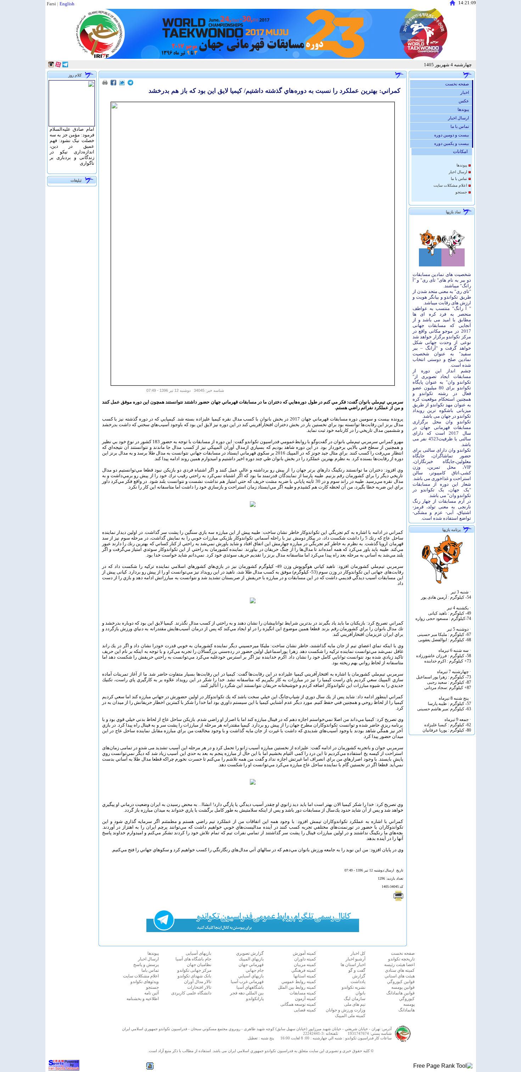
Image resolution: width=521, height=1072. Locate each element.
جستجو (461, 192)
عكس (465, 100)
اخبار (466, 92)
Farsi (51, 3)
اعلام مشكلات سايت (450, 185)
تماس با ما (461, 126)
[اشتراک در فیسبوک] (113, 83)
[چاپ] (105, 83)
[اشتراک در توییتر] (122, 83)
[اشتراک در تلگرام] (130, 83)
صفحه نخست (458, 83)
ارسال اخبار (460, 117)
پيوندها (465, 109)
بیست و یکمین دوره (453, 143)
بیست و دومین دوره (453, 134)
